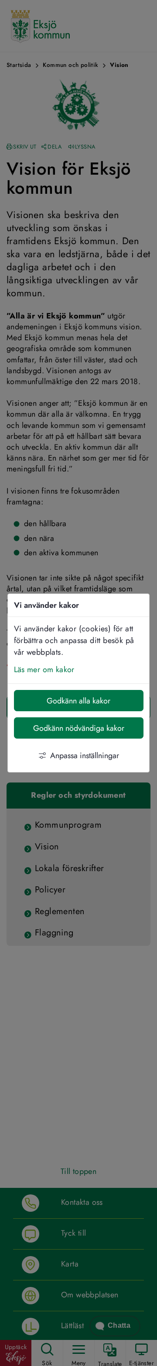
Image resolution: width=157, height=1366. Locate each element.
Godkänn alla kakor (78, 700)
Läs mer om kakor (44, 669)
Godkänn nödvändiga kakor (78, 728)
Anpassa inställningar (84, 755)
